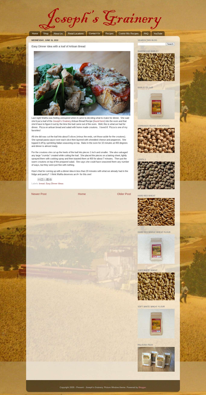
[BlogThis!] (41, 179)
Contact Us (94, 33)
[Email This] (39, 179)
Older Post (124, 194)
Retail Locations (76, 33)
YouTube (158, 33)
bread (42, 183)
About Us (58, 33)
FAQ (146, 33)
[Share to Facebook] (47, 179)
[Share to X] (44, 179)
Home (35, 33)
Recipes (109, 33)
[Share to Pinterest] (50, 179)
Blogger (142, 387)
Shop (45, 33)
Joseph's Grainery (62, 121)
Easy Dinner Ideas (54, 183)
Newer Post (38, 194)
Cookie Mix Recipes (129, 33)
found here (99, 121)
